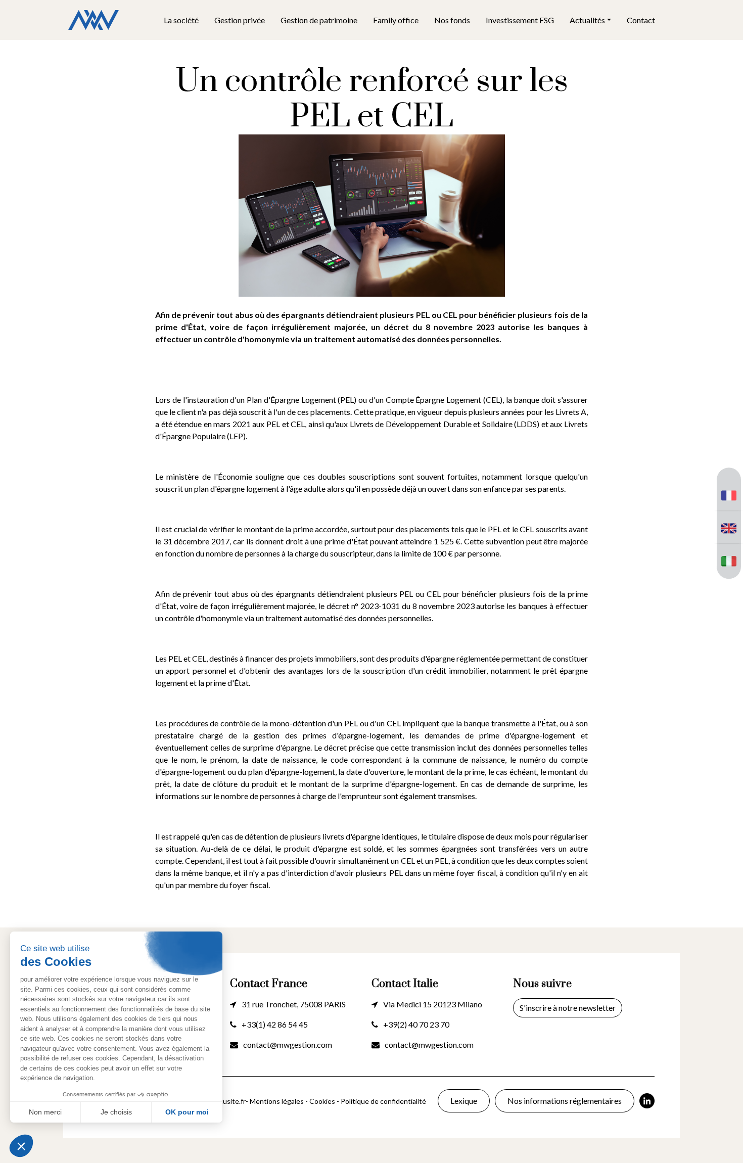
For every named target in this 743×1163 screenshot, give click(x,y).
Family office (396, 20)
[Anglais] (729, 527)
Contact (641, 20)
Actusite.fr (228, 1101)
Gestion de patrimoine (319, 20)
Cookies (322, 1101)
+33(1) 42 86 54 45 (275, 1024)
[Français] (729, 494)
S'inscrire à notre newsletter (568, 1007)
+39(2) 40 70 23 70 (416, 1024)
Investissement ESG (520, 20)
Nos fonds (452, 20)
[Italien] (729, 560)
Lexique (463, 1100)
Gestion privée (239, 20)
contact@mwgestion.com (287, 1044)
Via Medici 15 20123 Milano (432, 1004)
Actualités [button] (587, 20)
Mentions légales (277, 1101)
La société (181, 20)
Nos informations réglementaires (564, 1100)
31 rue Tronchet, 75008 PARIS (294, 1004)
